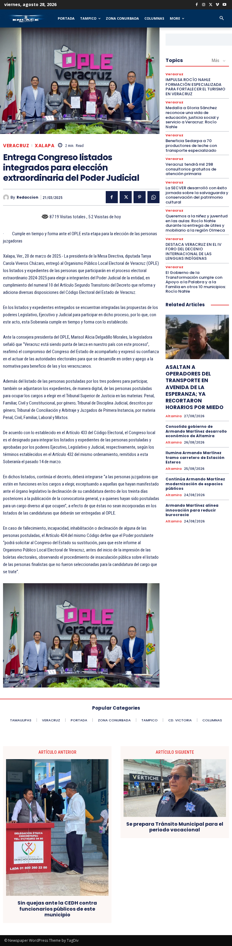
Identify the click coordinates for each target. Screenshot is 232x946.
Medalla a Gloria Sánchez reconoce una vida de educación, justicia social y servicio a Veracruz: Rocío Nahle (192, 117)
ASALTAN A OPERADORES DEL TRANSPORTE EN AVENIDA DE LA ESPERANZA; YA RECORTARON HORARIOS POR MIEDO (195, 387)
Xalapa (44, 145)
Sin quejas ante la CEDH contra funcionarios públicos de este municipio (57, 909)
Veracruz (16, 145)
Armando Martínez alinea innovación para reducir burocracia (192, 510)
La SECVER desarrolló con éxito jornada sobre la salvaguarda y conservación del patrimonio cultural (197, 195)
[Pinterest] (140, 197)
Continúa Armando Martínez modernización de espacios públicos (195, 483)
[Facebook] (196, 5)
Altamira (174, 416)
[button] (221, 18)
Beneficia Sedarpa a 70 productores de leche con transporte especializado (191, 145)
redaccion (27, 197)
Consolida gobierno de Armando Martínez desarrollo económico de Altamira (196, 431)
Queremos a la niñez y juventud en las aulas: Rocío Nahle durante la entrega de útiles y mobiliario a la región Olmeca (196, 223)
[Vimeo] (217, 5)
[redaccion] (7, 197)
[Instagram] (203, 5)
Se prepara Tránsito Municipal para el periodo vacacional (174, 827)
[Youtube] (224, 5)
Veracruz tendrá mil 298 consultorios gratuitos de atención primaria (191, 169)
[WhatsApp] (153, 197)
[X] (210, 5)
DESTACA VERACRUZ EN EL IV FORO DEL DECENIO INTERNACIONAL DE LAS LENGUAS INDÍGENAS (193, 252)
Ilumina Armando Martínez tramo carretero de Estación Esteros (195, 457)
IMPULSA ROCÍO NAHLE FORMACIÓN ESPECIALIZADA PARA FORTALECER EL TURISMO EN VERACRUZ (195, 87)
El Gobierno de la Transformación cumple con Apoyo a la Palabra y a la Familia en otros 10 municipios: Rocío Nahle (196, 282)
